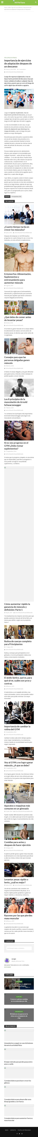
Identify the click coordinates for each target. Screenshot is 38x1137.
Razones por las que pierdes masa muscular (18, 917)
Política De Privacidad (24, 1130)
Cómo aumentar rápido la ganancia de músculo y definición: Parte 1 (17, 607)
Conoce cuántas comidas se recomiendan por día (19, 1000)
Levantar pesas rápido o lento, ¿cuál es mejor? (16, 881)
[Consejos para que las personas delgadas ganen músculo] (19, 346)
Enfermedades (19, 1011)
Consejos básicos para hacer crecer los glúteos (17, 1082)
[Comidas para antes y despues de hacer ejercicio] (19, 832)
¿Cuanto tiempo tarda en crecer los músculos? (16, 228)
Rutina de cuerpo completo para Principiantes (18, 642)
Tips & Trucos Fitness (16, 7)
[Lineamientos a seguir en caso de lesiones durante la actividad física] (19, 1035)
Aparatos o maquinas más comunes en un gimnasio (17, 807)
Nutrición (19, 996)
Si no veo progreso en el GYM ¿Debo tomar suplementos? (16, 445)
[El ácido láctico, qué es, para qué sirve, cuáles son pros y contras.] (19, 667)
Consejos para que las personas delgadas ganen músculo (17, 360)
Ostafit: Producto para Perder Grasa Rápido (19, 985)
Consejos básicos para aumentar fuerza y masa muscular (18, 1119)
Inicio (5, 7)
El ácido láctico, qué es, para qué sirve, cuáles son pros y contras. (18, 680)
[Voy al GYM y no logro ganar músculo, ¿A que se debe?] (19, 753)
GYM (9, 7)
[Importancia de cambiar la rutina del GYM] (19, 712)
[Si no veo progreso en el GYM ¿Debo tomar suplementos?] (19, 430)
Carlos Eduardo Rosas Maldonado (14, 72)
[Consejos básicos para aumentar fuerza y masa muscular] (19, 1110)
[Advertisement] (19, 32)
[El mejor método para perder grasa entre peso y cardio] (19, 1054)
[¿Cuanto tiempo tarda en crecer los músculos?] (19, 214)
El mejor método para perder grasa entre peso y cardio (18, 1063)
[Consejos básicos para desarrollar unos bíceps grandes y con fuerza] (19, 1091)
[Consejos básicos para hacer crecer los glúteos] (19, 1072)
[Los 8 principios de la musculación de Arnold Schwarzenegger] (19, 387)
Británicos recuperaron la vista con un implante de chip (19, 1016)
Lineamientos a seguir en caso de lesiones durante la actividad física (18, 1044)
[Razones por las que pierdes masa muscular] (19, 905)
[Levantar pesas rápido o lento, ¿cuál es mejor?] (19, 870)
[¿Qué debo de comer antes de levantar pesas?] (19, 307)
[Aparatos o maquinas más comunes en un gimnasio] (19, 793)
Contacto (13, 1130)
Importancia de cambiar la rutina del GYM (17, 728)
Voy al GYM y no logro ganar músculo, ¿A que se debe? (18, 764)
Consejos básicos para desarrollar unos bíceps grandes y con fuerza (17, 1100)
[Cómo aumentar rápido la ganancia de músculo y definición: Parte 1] (19, 534)
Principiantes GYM (16, 196)
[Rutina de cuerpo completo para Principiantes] (19, 632)
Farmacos (19, 981)
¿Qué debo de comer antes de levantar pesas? (17, 318)
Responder (7, 967)
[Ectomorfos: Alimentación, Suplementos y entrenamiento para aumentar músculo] (19, 257)
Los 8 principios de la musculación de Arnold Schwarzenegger (15, 402)
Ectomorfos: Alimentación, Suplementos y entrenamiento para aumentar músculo (17, 278)
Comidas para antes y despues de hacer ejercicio (17, 843)
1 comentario (22, 69)
